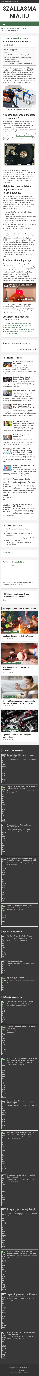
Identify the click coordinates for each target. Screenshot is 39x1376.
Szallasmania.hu (24, 1368)
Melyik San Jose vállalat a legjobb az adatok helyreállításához (18, 58)
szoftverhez (30, 268)
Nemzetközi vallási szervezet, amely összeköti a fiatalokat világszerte (20, 1133)
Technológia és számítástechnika (15, 38)
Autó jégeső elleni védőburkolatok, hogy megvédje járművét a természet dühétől (21, 860)
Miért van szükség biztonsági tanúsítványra (18, 323)
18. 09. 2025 (6, 706)
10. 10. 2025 (6, 638)
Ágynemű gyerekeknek (15, 978)
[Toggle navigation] (3, 24)
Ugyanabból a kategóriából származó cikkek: (20, 63)
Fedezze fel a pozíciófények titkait (19, 906)
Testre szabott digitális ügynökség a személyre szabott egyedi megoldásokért (24, 481)
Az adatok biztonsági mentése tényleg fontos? (19, 55)
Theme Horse (22, 1370)
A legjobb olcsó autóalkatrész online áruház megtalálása (20, 826)
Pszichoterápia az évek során (24, 391)
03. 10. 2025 (6, 672)
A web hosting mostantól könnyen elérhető (18, 325)
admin (13, 45)
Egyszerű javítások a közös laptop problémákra (19, 329)
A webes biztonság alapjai (13, 327)
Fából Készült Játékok (15, 961)
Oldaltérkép (6, 552)
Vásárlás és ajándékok (11, 631)
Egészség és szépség (10, 696)
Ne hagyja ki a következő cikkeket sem (19, 608)
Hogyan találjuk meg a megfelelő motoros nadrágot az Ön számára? (22, 787)
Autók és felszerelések (10, 730)
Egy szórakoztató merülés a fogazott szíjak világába (23, 378)
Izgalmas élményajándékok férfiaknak (18, 636)
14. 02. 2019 (6, 45)
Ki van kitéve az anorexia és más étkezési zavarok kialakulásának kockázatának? (24, 406)
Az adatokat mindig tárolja (12, 61)
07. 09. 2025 (6, 739)
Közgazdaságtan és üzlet (11, 663)
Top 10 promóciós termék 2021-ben (14, 562)
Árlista (5, 600)
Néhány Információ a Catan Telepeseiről (17, 343)
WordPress (25, 1373)
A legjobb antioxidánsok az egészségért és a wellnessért (24, 422)
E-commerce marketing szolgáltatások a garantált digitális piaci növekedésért (23, 450)
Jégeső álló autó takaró (27, 349)
